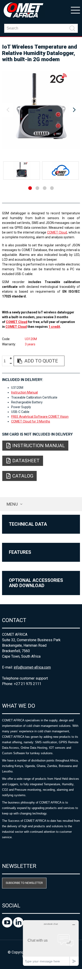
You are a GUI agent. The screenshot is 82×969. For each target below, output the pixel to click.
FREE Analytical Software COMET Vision (40, 416)
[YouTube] (7, 926)
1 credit (54, 326)
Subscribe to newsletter (24, 883)
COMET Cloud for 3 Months (30, 421)
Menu (12, 504)
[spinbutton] (6, 361)
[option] (41, 110)
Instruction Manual (24, 392)
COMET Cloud (57, 232)
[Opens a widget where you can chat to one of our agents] (50, 942)
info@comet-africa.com (32, 667)
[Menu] (75, 10)
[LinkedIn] (18, 926)
